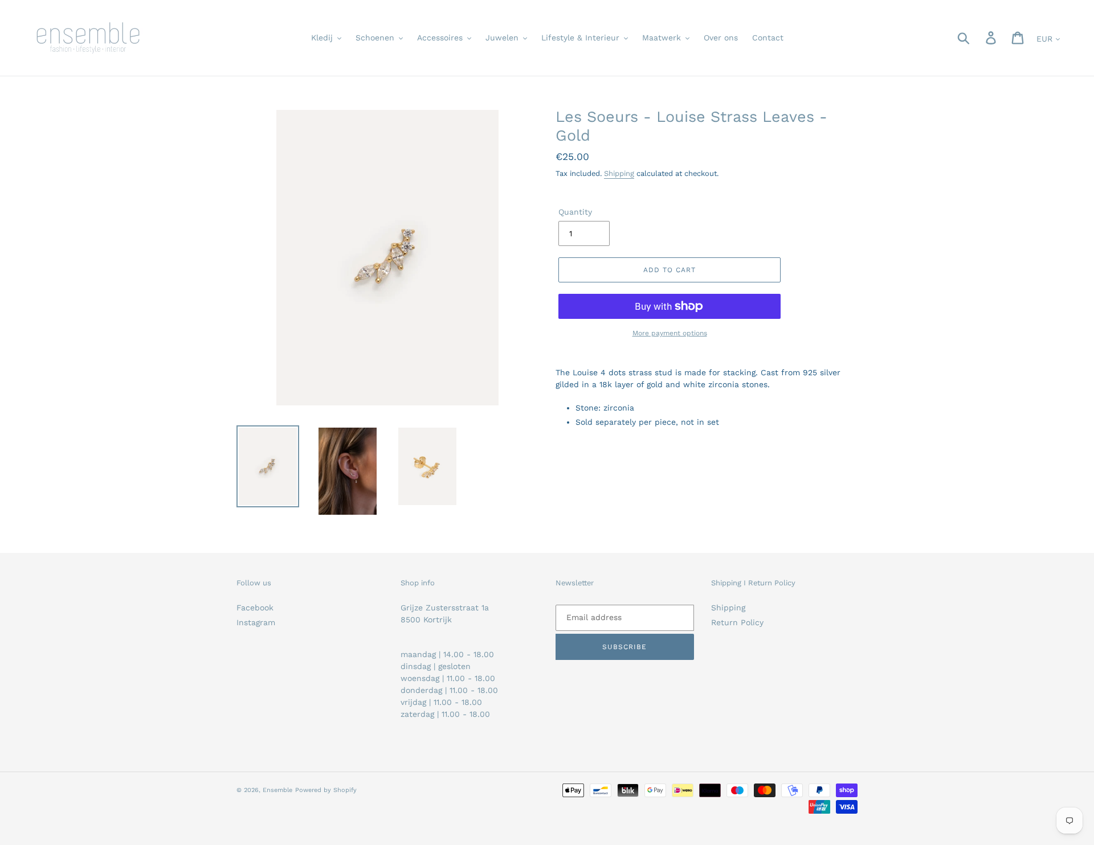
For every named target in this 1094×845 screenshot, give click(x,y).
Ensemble (277, 790)
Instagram (255, 622)
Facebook (255, 607)
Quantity (575, 211)
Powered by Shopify (326, 790)
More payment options (669, 333)
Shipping (619, 173)
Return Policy (737, 622)
